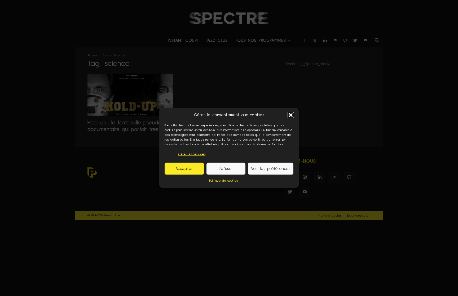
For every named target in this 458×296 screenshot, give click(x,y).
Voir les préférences (270, 169)
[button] (290, 115)
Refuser (226, 169)
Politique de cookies (223, 180)
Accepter (184, 169)
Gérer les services (191, 154)
